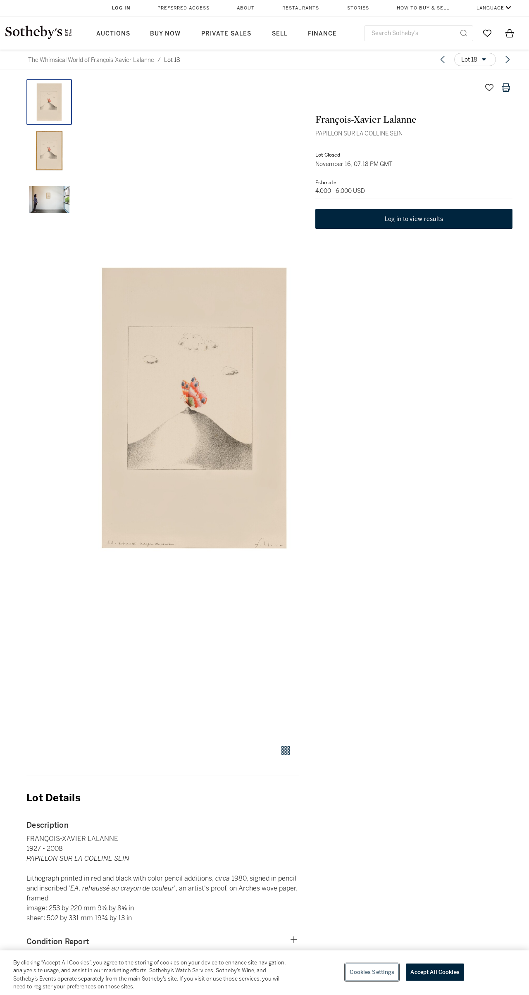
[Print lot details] (505, 87)
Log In (121, 8)
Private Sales (226, 33)
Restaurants (300, 8)
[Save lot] (489, 87)
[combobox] (418, 33)
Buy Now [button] (165, 33)
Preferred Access (183, 8)
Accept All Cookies (434, 972)
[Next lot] (507, 59)
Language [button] (490, 8)
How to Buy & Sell (423, 8)
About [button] (246, 8)
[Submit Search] (463, 33)
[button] (194, 407)
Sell (280, 33)
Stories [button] (358, 8)
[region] (264, 972)
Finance (322, 33)
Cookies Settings (372, 972)
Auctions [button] (113, 33)
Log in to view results (414, 219)
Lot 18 (172, 60)
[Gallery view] (285, 750)
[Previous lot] (442, 59)
